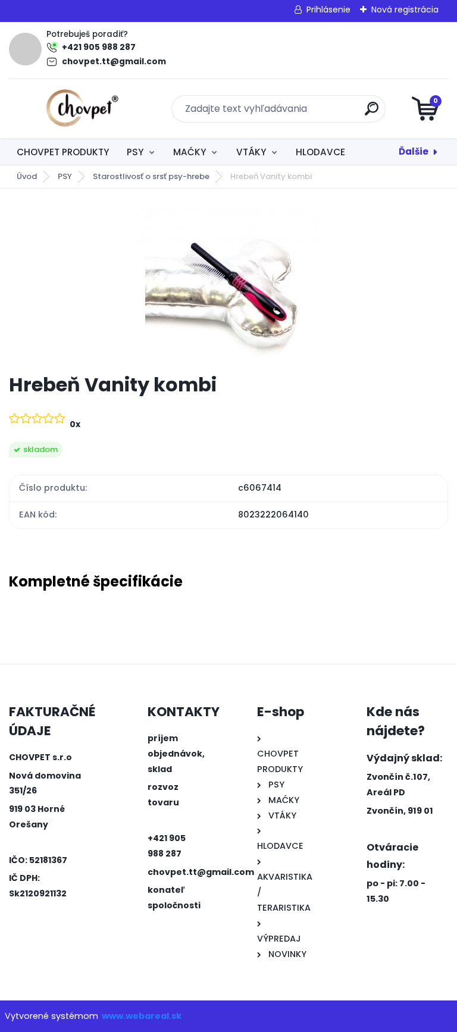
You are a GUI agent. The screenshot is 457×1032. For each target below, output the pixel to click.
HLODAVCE (320, 152)
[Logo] (82, 109)
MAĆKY (189, 152)
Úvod (27, 176)
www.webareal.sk (141, 1016)
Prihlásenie (328, 9)
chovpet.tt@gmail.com (114, 61)
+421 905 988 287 (99, 47)
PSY (135, 152)
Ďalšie (413, 151)
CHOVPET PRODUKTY (63, 152)
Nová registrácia (405, 9)
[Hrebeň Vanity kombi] (229, 281)
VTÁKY (251, 152)
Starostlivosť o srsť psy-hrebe (151, 176)
